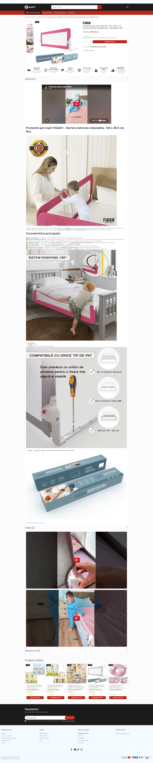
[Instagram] (81, 749)
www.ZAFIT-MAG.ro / (31, 17)
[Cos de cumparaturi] (127, 7)
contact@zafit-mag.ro (124, 733)
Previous (30, 21)
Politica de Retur (44, 736)
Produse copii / (42, 17)
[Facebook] (71, 749)
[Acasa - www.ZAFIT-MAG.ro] (33, 7)
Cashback (71, 13)
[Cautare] (99, 7)
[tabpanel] (57, 43)
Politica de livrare (5, 740)
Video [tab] (30, 527)
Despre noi (4, 733)
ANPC (41, 740)
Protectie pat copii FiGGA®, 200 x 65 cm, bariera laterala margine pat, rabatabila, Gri (97, 686)
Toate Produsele (34, 13)
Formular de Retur (60, 13)
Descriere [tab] (30, 78)
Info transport (47, 13)
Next (30, 53)
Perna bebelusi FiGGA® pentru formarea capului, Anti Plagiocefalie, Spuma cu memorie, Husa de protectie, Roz (117, 686)
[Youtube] (74, 749)
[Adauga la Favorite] (42, 666)
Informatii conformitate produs (35, 523)
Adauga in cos (110, 42)
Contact (3, 743)
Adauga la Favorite (89, 50)
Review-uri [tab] (32, 650)
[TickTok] (78, 749)
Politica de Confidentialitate (68, 721)
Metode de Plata (44, 733)
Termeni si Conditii (6, 736)
